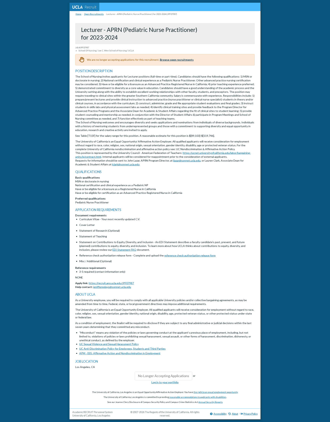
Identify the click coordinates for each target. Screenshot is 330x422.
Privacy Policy (250, 413)
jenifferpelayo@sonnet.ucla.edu (112, 287)
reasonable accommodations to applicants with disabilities (197, 397)
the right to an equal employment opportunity (216, 392)
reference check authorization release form (190, 255)
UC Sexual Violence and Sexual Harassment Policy (109, 344)
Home (78, 14)
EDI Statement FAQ (124, 249)
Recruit (90, 7)
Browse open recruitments (177, 59)
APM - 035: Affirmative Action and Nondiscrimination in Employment (119, 353)
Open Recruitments (94, 14)
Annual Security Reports (210, 402)
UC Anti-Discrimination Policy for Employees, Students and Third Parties (122, 348)
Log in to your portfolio (165, 382)
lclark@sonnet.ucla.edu (126, 164)
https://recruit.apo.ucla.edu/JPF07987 (111, 283)
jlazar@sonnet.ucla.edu (187, 160)
